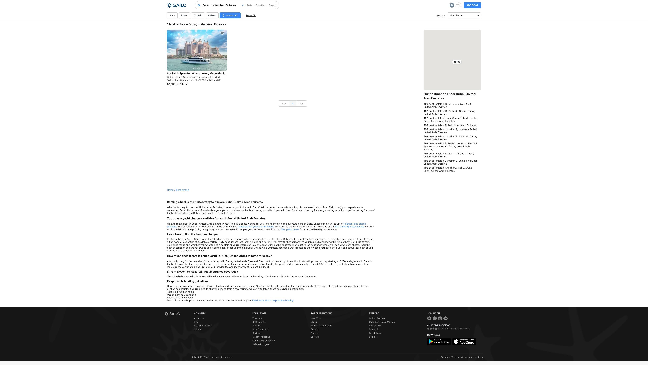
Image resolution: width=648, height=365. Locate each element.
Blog (196, 322)
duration (260, 5)
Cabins (212, 15)
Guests (273, 5)
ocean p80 (232, 15)
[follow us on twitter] (429, 318)
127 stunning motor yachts (349, 226)
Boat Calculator (260, 329)
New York (316, 318)
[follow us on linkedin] (445, 318)
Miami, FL (374, 329)
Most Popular (457, 15)
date (249, 5)
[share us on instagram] (440, 318)
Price (172, 15)
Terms (454, 357)
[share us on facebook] (435, 318)
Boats (184, 15)
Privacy (444, 357)
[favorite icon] (222, 33)
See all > (315, 336)
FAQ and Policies (203, 325)
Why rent (257, 318)
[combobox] (223, 5)
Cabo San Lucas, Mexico (382, 322)
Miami (314, 322)
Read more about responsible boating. (273, 300)
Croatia (314, 329)
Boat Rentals (259, 322)
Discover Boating (261, 336)
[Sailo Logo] (176, 5)
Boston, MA (375, 325)
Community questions (263, 340)
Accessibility (477, 357)
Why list (256, 325)
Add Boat (472, 5)
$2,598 (457, 62)
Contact (198, 329)
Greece (314, 333)
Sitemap (464, 357)
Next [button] (301, 103)
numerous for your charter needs (256, 226)
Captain (198, 15)
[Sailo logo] (178, 314)
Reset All (251, 15)
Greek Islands (376, 333)
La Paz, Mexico (377, 318)
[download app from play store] (439, 341)
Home (170, 189)
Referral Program (261, 344)
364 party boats (290, 229)
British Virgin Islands (321, 325)
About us (199, 318)
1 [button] (292, 103)
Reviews (256, 333)
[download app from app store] (464, 341)
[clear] (243, 5)
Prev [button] (284, 103)
